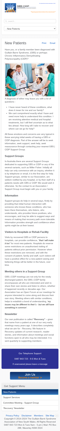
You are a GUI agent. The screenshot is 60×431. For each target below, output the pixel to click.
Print (43, 43)
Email (52, 43)
